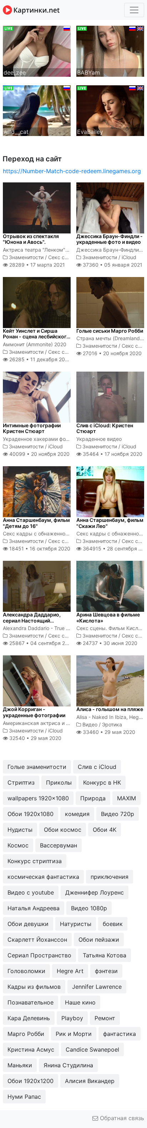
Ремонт (105, 1018)
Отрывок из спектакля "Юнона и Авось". (31, 239)
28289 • (36, 265)
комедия (77, 813)
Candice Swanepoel (92, 1049)
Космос (18, 845)
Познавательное (30, 1002)
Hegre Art (70, 971)
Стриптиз (21, 782)
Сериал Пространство (39, 955)
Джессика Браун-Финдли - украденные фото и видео (109, 239)
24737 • (109, 643)
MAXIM (126, 798)
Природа (93, 798)
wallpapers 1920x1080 (38, 798)
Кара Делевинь (28, 1018)
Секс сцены (62, 257)
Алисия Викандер (90, 1080)
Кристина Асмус (30, 1049)
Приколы (59, 782)
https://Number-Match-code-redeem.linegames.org (72, 171)
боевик (113, 923)
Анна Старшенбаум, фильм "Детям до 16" (36, 523)
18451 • (39, 548)
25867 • (41, 643)
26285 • (39, 359)
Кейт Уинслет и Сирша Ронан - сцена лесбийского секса (36, 337)
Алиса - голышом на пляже (109, 709)
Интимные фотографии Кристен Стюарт (32, 428)
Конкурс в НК (102, 782)
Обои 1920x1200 (30, 1080)
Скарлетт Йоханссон (37, 939)
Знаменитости (26, 257)
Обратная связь (121, 1118)
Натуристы (75, 923)
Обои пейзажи (98, 939)
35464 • (111, 454)
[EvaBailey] (110, 110)
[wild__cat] (37, 110)
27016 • (111, 353)
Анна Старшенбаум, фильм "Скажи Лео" (109, 523)
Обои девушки (28, 923)
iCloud (129, 257)
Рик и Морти (74, 1033)
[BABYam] (110, 50)
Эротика (112, 724)
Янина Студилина (68, 1065)
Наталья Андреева (33, 908)
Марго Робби (25, 1033)
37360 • (111, 265)
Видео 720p (117, 813)
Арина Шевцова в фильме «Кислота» (108, 617)
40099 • (39, 454)
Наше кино (80, 1002)
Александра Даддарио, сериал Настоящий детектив (32, 620)
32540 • (34, 738)
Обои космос (62, 829)
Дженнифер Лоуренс (94, 892)
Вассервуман (58, 845)
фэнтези (106, 971)
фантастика (119, 1033)
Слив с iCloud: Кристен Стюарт (104, 428)
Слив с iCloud (97, 766)
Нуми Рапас (24, 1096)
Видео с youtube (30, 892)
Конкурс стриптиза (34, 861)
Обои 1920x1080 (30, 813)
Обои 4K (104, 829)
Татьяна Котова (104, 955)
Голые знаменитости (36, 766)
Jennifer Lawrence (97, 986)
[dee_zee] (37, 50)
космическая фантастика (43, 876)
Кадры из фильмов (34, 986)
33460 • (108, 732)
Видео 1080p (89, 908)
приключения (109, 876)
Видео (89, 724)
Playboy (72, 1018)
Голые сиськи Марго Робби (109, 331)
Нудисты (19, 829)
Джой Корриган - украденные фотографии (34, 712)
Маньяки (19, 1065)
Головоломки (26, 971)
